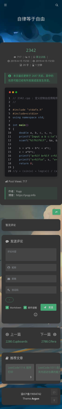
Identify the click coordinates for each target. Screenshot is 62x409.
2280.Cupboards (17, 341)
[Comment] (54, 392)
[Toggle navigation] (56, 5)
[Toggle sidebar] (5, 5)
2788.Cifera (48, 341)
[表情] (35, 314)
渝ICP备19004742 (31, 394)
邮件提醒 (32, 307)
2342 (31, 50)
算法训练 (41, 56)
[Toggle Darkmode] (54, 400)
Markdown (15, 307)
